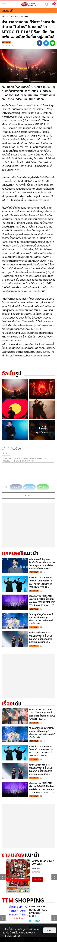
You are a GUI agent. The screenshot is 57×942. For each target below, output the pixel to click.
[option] (28, 876)
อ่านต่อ (28, 495)
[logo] (28, 4)
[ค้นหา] (47, 4)
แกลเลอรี (24, 16)
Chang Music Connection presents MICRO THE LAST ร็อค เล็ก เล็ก (24, 459)
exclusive (14, 16)
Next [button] (54, 877)
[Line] (52, 43)
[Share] (39, 43)
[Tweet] (46, 43)
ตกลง (49, 930)
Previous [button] (3, 877)
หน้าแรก (5, 16)
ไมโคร (6, 453)
